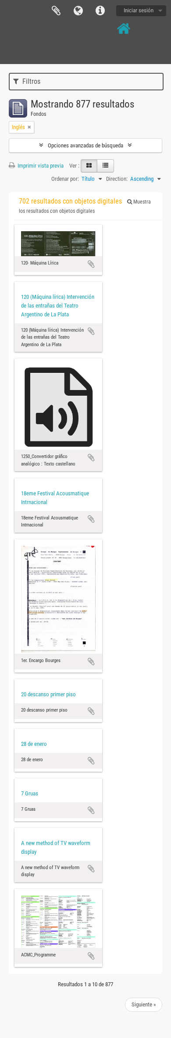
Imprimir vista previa (40, 165)
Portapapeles (56, 11)
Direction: (117, 178)
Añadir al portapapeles (91, 264)
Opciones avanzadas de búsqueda (85, 145)
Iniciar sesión (138, 10)
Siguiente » (144, 1004)
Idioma (78, 11)
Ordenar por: (65, 178)
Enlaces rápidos (100, 11)
